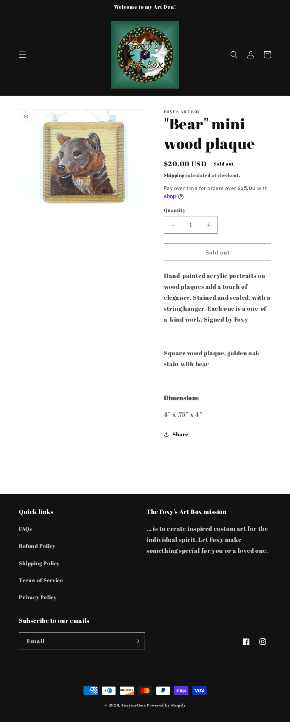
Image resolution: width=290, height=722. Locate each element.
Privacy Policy (37, 597)
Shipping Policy (39, 563)
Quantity (174, 210)
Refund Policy (37, 545)
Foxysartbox (134, 705)
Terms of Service (41, 580)
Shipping (174, 175)
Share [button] (180, 434)
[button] (22, 54)
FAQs (25, 528)
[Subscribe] (136, 641)
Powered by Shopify (166, 705)
